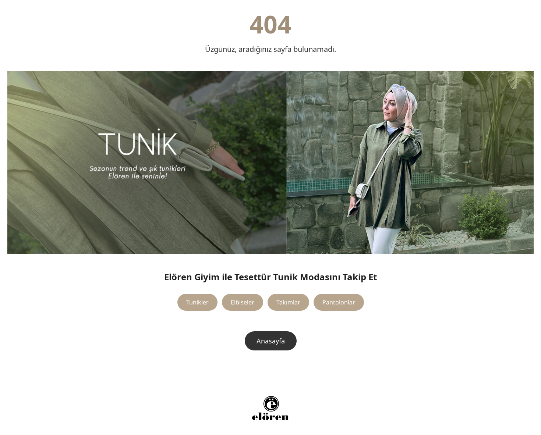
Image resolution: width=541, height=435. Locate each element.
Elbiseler (242, 302)
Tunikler (197, 302)
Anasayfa (271, 340)
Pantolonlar (338, 302)
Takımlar (288, 302)
